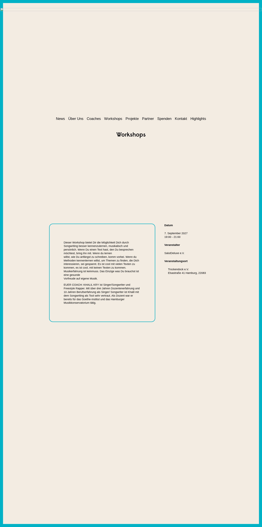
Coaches (94, 119)
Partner (148, 119)
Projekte (132, 119)
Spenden (164, 119)
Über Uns (75, 119)
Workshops (113, 119)
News (60, 119)
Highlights (198, 119)
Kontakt (181, 119)
